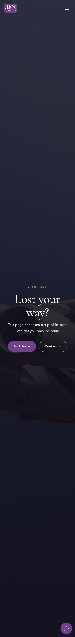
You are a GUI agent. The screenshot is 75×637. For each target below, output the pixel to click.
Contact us (53, 346)
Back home (22, 346)
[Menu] (67, 8)
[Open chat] (66, 628)
